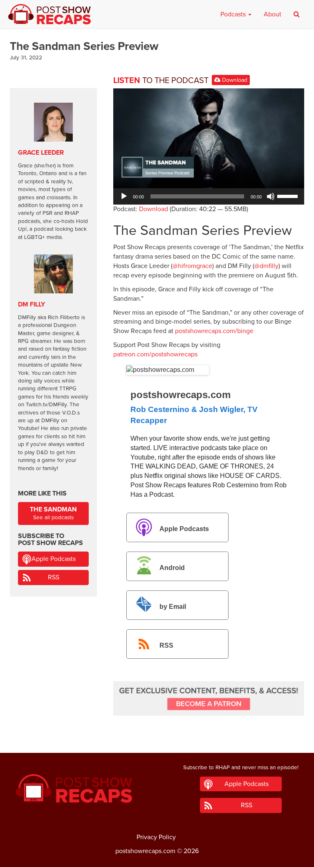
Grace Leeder (41, 153)
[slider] (288, 195)
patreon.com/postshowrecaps (155, 354)
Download (233, 80)
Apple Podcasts (184, 528)
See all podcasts (53, 513)
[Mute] (271, 196)
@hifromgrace (192, 266)
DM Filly (31, 304)
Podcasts (233, 14)
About (272, 14)
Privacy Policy (156, 837)
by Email (172, 606)
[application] (208, 196)
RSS (166, 645)
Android (172, 567)
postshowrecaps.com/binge (214, 331)
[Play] (124, 196)
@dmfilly (266, 266)
